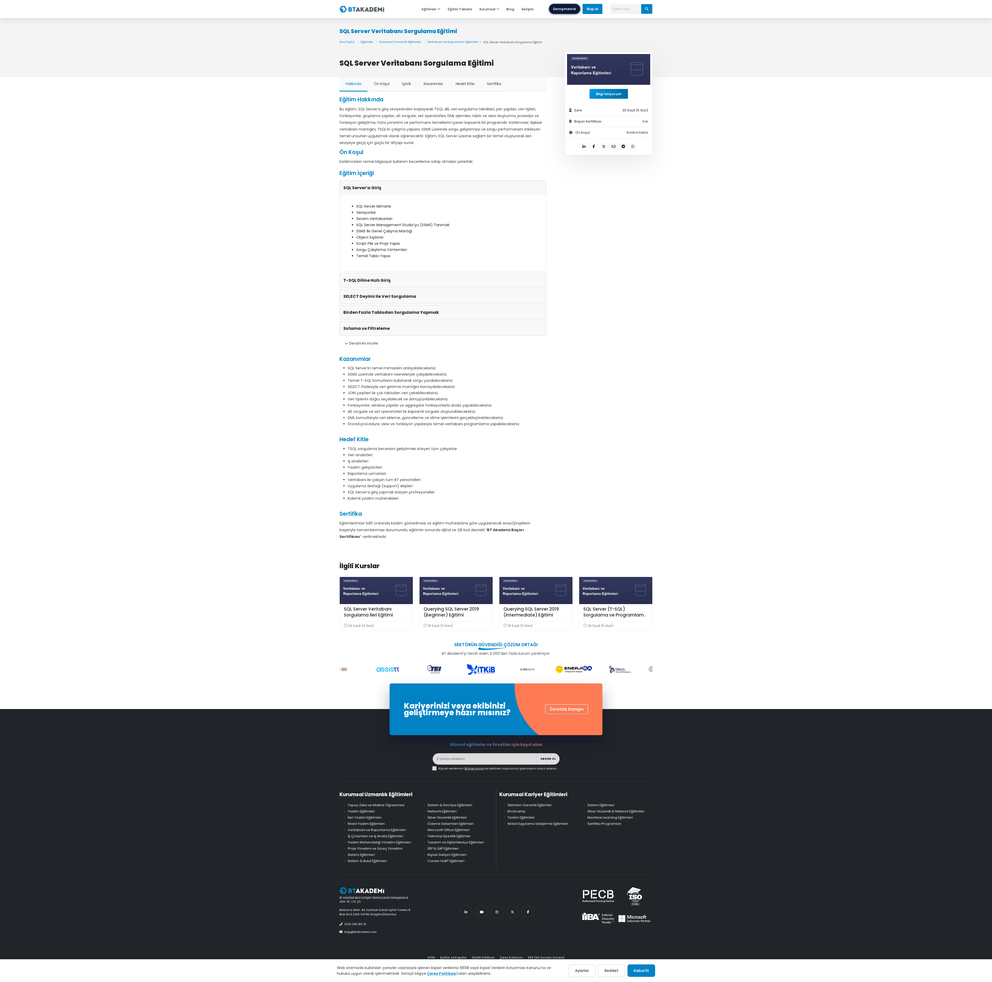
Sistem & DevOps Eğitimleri (450, 805)
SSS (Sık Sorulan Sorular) (546, 957)
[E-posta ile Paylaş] (613, 146)
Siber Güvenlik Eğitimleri (447, 817)
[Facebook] (528, 911)
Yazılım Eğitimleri (361, 811)
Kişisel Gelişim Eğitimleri (447, 854)
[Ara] (647, 9)
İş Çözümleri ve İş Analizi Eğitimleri (375, 836)
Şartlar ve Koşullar (453, 957)
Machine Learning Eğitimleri (610, 817)
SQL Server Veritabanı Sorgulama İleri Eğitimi (368, 612)
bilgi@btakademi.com (360, 932)
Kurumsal (487, 9)
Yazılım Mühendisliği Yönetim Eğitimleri (379, 842)
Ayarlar (582, 970)
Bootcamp (516, 811)
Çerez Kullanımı (511, 957)
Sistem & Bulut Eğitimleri (367, 861)
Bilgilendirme (474, 768)
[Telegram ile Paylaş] (623, 146)
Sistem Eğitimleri (361, 854)
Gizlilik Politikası (483, 957)
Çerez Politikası (441, 973)
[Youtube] (481, 911)
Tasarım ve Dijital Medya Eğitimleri (456, 842)
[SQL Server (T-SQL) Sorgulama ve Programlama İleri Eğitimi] (615, 590)
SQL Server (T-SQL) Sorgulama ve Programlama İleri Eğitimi (615, 615)
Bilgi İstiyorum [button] (609, 94)
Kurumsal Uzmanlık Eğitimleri (400, 42)
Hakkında (353, 83)
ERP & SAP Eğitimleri (443, 848)
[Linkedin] (466, 911)
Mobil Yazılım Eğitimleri (366, 823)
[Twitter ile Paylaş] (603, 146)
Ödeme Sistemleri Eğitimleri (451, 823)
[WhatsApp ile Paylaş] (633, 146)
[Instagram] (497, 911)
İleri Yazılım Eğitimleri (365, 817)
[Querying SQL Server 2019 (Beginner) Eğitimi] (456, 590)
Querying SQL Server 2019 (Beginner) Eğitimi (451, 612)
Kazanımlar (433, 83)
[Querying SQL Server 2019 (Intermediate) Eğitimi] (535, 590)
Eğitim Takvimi (460, 9)
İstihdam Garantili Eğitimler (530, 805)
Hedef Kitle (465, 83)
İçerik (406, 83)
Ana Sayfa (346, 42)
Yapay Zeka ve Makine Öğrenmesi (376, 805)
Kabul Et (641, 970)
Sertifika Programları (604, 823)
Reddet (611, 970)
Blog (510, 9)
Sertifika (494, 83)
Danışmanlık (564, 9)
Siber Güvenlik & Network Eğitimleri (615, 811)
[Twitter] (512, 911)
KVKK (431, 957)
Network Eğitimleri (442, 811)
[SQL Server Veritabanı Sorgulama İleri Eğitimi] (376, 590)
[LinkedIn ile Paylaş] (584, 146)
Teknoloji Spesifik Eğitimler (449, 836)
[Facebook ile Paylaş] (594, 146)
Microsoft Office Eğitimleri (449, 830)
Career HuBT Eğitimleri (446, 861)
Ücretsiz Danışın (567, 709)
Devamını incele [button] (363, 343)
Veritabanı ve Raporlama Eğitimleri (452, 42)
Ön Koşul (381, 83)
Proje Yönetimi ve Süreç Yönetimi (375, 848)
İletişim (528, 9)
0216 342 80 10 (355, 924)
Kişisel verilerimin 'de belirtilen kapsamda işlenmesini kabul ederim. (497, 768)
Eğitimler (429, 9)
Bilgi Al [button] (592, 9)
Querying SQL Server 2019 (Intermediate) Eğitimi (531, 612)
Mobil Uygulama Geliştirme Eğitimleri (538, 823)
